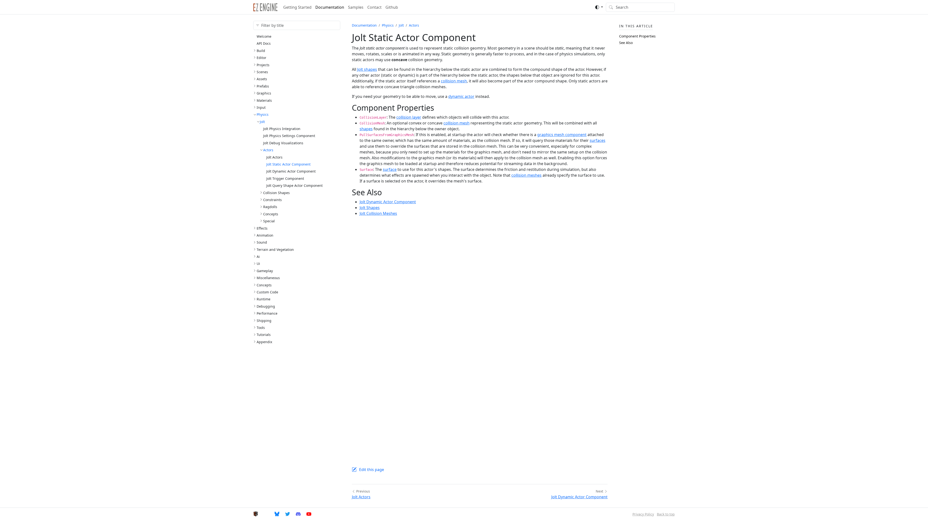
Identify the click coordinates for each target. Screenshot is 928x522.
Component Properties (637, 36)
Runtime (263, 299)
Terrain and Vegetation (275, 249)
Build (261, 50)
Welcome (264, 36)
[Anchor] (439, 107)
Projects (263, 65)
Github (391, 7)
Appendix (264, 342)
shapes (366, 128)
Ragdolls (270, 206)
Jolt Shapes (370, 207)
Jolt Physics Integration (281, 128)
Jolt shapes (367, 69)
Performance (267, 313)
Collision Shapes (276, 192)
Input (261, 107)
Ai (258, 256)
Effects (262, 228)
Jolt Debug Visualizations (283, 143)
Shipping (264, 320)
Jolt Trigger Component (285, 178)
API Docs (264, 43)
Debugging (266, 306)
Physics (262, 114)
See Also (626, 42)
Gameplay (265, 270)
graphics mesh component (562, 134)
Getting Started (297, 7)
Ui (258, 263)
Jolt (262, 121)
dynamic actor (461, 96)
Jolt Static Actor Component (288, 164)
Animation (265, 235)
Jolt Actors (274, 157)
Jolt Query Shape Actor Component (294, 185)
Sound (262, 242)
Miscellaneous (268, 278)
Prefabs (263, 86)
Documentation (329, 7)
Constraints (272, 199)
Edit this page (371, 469)
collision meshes (526, 175)
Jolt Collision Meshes (378, 213)
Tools (261, 327)
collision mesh (454, 81)
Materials (264, 100)
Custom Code (267, 292)
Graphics (264, 93)
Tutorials (264, 334)
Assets (262, 79)
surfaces (597, 140)
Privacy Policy (643, 514)
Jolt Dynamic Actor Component (291, 171)
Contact (374, 7)
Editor (261, 57)
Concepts (270, 214)
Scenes (262, 72)
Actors (268, 150)
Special (269, 221)
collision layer (408, 117)
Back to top (666, 514)
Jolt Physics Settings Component (289, 135)
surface (390, 169)
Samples (355, 7)
